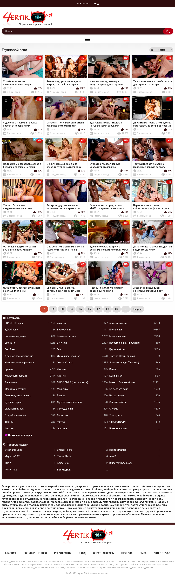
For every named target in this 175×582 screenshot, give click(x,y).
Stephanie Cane (30, 449)
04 (71, 309)
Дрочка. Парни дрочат (134, 356)
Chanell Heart (82, 449)
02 (53, 309)
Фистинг (30, 428)
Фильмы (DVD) (134, 421)
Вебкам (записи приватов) (134, 342)
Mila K (30, 463)
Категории (13, 318)
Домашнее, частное (82, 356)
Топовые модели (17, 444)
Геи (82, 349)
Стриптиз (82, 415)
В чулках (82, 342)
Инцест (134, 369)
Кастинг (82, 375)
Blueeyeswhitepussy (134, 463)
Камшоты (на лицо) (30, 375)
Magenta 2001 (30, 456)
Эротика (82, 428)
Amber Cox (82, 463)
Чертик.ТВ (82, 573)
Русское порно (30, 402)
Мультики (82, 389)
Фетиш (82, 421)
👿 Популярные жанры (30, 435)
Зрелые (30, 369)
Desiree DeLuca (134, 449)
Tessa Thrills (82, 456)
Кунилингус (134, 375)
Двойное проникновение (30, 356)
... (126, 309)
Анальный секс (134, 323)
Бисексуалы (82, 329)
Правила (126, 553)
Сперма (134, 408)
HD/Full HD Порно (30, 323)
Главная (10, 553)
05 (80, 309)
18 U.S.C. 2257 (162, 553)
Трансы (30, 421)
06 (89, 309)
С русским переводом (82, 402)
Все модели (82, 469)
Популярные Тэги (35, 553)
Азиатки (82, 323)
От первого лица (134, 389)
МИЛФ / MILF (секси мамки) (82, 382)
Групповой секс (134, 349)
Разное (82, 395)
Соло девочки (82, 408)
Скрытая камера (30, 408)
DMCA (143, 553)
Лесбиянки (30, 382)
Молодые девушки (30, 389)
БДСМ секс (30, 329)
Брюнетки (30, 342)
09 (116, 309)
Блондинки (134, 329)
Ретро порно (134, 395)
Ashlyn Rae (30, 469)
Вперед (137, 309)
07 (98, 309)
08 (107, 309)
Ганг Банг (30, 349)
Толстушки (134, 415)
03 (62, 309)
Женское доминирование (30, 362)
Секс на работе (134, 402)
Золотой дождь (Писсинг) (134, 362)
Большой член (134, 336)
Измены (82, 369)
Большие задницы (30, 336)
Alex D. (134, 456)
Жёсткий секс (82, 362)
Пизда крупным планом (30, 395)
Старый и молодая (30, 415)
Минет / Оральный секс (134, 382)
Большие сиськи (82, 336)
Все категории (134, 428)
